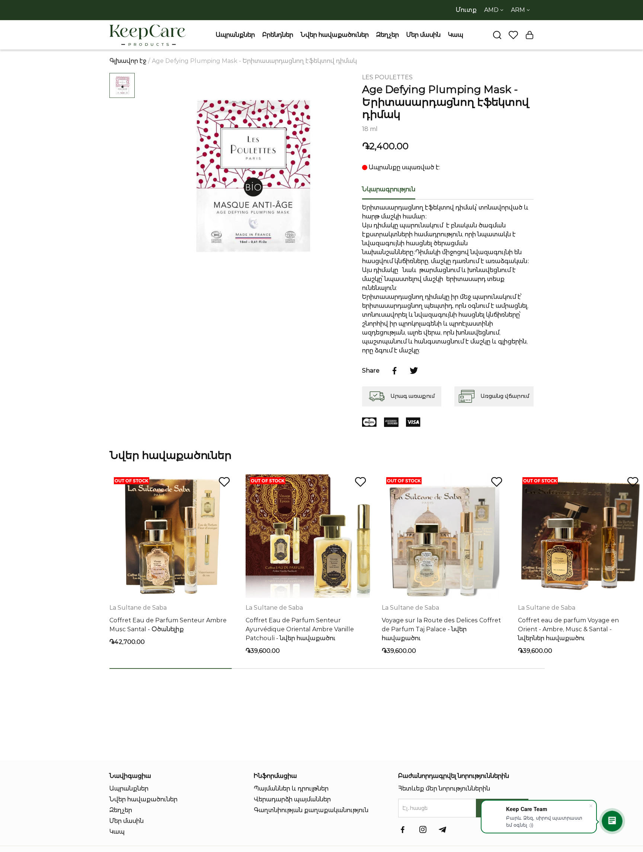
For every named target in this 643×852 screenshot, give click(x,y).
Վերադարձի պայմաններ (292, 799)
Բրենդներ (277, 34)
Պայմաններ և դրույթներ (291, 788)
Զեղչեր (387, 34)
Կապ (455, 34)
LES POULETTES (387, 77)
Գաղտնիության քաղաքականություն (311, 810)
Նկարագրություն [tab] (388, 189)
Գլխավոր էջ (127, 60)
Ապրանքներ (235, 34)
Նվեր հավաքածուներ (335, 34)
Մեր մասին (423, 34)
